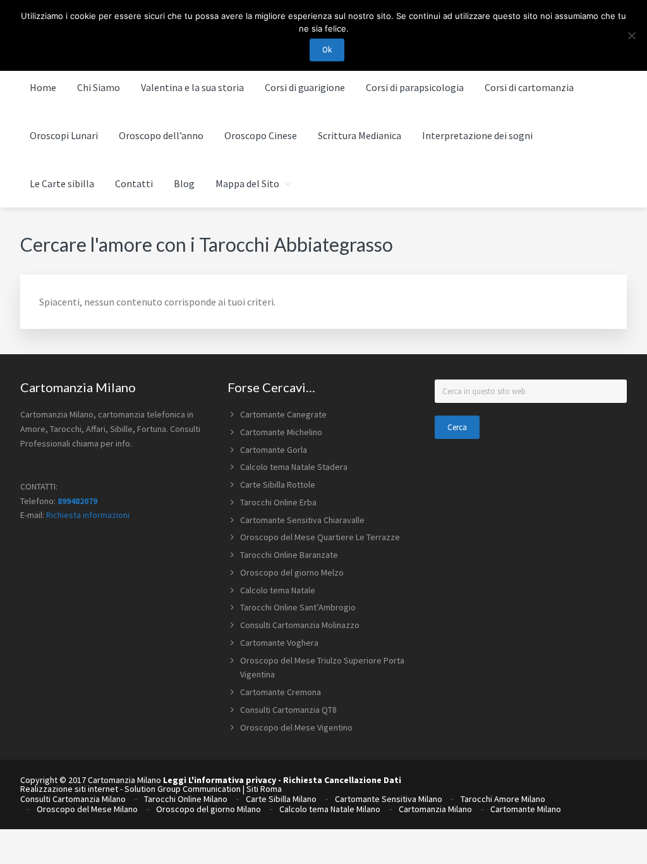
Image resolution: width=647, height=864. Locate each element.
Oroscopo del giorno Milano (208, 809)
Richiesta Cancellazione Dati (342, 780)
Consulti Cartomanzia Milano (73, 798)
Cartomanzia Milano (435, 809)
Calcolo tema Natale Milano (329, 809)
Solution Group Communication (182, 788)
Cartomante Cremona (280, 692)
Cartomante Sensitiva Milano (388, 798)
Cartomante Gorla (273, 449)
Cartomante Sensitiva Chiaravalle (302, 520)
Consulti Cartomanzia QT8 (288, 709)
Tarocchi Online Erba (278, 502)
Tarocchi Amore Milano (503, 798)
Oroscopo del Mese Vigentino (296, 727)
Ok (327, 49)
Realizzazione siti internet (69, 788)
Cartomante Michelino (281, 432)
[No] (631, 35)
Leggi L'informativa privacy (219, 780)
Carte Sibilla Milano (281, 798)
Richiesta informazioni (88, 515)
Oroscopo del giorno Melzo (292, 572)
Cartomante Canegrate (283, 414)
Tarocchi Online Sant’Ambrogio (298, 607)
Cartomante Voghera (279, 642)
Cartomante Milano (525, 809)
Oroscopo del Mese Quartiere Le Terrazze (320, 537)
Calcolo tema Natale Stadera (294, 466)
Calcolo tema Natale (277, 590)
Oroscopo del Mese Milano (87, 809)
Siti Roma (264, 788)
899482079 (77, 501)
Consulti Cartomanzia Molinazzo (300, 625)
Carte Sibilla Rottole (277, 484)
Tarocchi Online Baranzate (289, 554)
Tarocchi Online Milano (185, 798)
